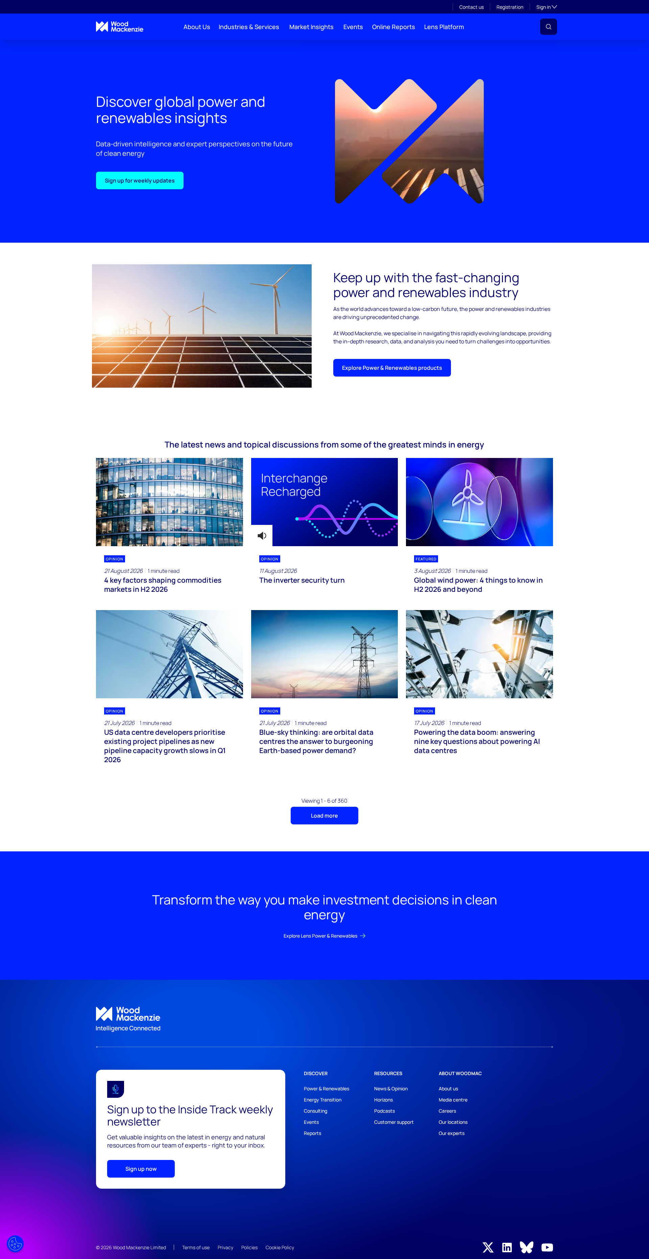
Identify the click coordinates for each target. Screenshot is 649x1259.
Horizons (383, 1099)
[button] (548, 27)
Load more (324, 815)
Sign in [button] (546, 6)
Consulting (315, 1111)
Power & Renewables (326, 1088)
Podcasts (384, 1111)
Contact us (471, 7)
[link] (324, 1019)
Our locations (453, 1122)
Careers (447, 1111)
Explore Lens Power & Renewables (320, 936)
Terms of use (196, 1247)
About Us (197, 27)
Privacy (225, 1247)
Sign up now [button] (141, 1168)
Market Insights (311, 27)
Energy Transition (322, 1099)
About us (448, 1088)
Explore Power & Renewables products (392, 367)
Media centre (453, 1099)
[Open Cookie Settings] (15, 1243)
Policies (249, 1247)
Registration (510, 7)
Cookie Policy (280, 1247)
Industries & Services (249, 27)
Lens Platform (444, 27)
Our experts (451, 1133)
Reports (312, 1133)
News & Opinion (391, 1088)
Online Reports (393, 27)
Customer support (394, 1122)
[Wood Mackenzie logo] (119, 26)
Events (353, 27)
